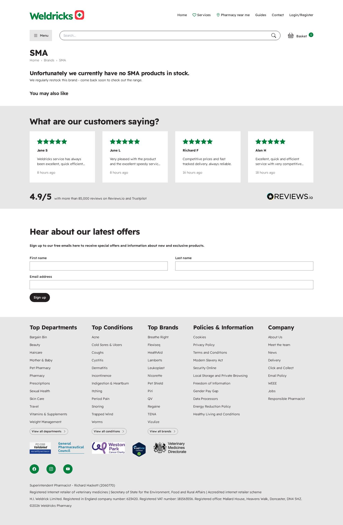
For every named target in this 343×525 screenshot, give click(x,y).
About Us (275, 337)
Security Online (204, 368)
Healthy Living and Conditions (216, 414)
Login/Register (301, 15)
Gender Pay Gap (205, 391)
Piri (150, 391)
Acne (95, 337)
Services (204, 15)
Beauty (35, 345)
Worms (97, 422)
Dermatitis (100, 368)
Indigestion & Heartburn (110, 383)
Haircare (36, 352)
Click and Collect (281, 368)
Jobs (272, 391)
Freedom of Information (211, 383)
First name (38, 258)
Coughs (98, 352)
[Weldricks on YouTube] (68, 469)
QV (150, 399)
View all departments (46, 431)
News (272, 352)
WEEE (272, 383)
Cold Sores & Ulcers (107, 345)
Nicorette (155, 375)
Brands (49, 60)
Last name (183, 258)
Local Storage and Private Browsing (220, 375)
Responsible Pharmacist (286, 399)
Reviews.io (116, 198)
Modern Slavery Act (208, 360)
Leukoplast (156, 368)
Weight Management (45, 422)
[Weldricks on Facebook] (34, 469)
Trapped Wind (102, 414)
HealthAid (155, 352)
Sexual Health (40, 391)
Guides (260, 15)
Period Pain (100, 399)
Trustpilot (139, 198)
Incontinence (101, 375)
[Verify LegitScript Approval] (139, 449)
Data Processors (205, 399)
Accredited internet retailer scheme (235, 492)
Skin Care (37, 399)
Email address (41, 277)
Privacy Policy (204, 345)
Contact (278, 15)
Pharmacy (37, 375)
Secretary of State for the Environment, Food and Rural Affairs (158, 492)
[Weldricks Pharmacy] (61, 14)
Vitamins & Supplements (48, 414)
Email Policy (277, 375)
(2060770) (107, 485)
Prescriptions (40, 383)
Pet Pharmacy (40, 368)
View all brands (160, 431)
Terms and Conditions (210, 352)
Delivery (274, 360)
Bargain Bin (38, 337)
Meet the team (279, 345)
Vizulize (153, 422)
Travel (34, 406)
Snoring (98, 406)
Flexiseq (154, 345)
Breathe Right (158, 337)
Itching (97, 391)
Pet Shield (155, 383)
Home (182, 15)
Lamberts (155, 360)
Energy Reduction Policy (212, 406)
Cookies (199, 337)
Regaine (154, 406)
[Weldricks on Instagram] (51, 469)
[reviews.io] (290, 197)
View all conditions (107, 431)
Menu (44, 35)
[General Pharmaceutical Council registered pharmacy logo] (71, 449)
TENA (152, 414)
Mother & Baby (41, 360)
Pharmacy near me (235, 15)
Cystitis (97, 360)
